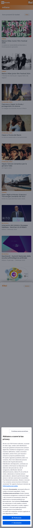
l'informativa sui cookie (10, 486)
